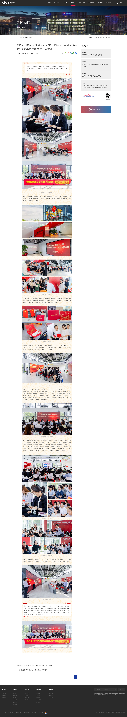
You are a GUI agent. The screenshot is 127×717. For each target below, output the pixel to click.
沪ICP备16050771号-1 (39, 713)
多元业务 (65, 3)
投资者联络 (38, 700)
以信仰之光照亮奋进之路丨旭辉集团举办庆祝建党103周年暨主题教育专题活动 (95, 87)
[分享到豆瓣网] (73, 53)
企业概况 (4, 693)
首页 (49, 3)
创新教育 (15, 702)
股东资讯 (38, 702)
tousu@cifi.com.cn (117, 693)
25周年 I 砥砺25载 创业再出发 (92, 55)
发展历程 (4, 695)
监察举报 (114, 689)
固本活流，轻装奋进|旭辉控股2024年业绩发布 (95, 65)
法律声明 (106, 689)
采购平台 (121, 689)
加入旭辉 (100, 3)
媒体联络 (108, 37)
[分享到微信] (65, 53)
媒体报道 (102, 37)
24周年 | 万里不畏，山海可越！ (92, 76)
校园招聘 (51, 695)
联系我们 (108, 3)
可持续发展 (91, 3)
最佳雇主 (51, 693)
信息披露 (38, 697)
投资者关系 (82, 3)
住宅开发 (15, 693)
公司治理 (38, 695)
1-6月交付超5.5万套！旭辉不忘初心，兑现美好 (36, 665)
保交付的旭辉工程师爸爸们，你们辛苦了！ (35, 670)
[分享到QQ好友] (71, 53)
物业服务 (15, 697)
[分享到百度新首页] (76, 53)
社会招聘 (51, 697)
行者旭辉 (4, 697)
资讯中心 (73, 3)
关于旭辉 (56, 3)
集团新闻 (27, 37)
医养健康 (15, 704)
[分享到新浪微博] (68, 53)
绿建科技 (15, 700)
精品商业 (15, 695)
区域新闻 (97, 37)
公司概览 (38, 693)
